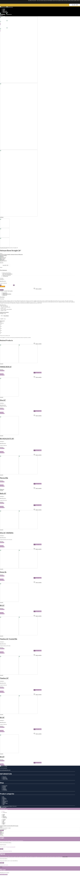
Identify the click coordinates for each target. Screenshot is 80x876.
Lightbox (1, 217)
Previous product (3, 255)
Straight (6, 247)
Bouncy (3, 797)
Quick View (2, 375)
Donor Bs (3, 572)
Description (4, 292)
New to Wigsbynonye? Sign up (6, 851)
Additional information (6, 293)
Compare (2, 374)
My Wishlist (4, 789)
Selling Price (4, 275)
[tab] (38, 292)
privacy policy (65, 856)
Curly (3, 799)
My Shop (4, 786)
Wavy (3, 804)
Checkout (4, 788)
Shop (3, 247)
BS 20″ (2, 757)
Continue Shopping (4, 874)
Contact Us (4, 777)
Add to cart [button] (2, 370)
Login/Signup (2, 809)
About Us (4, 776)
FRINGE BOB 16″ (6, 367)
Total (3, 276)
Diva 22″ (3, 400)
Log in (1, 848)
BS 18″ (2, 717)
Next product (2, 258)
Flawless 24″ (4, 678)
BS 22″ (2, 605)
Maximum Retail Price (6, 273)
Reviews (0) (4, 294)
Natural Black (6, 315)
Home (1, 247)
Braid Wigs (4, 798)
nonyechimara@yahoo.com (5, 770)
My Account (4, 785)
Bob (3, 796)
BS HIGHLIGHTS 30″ (7, 438)
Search (2, 830)
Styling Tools (5, 803)
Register (2, 862)
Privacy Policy (5, 778)
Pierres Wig (4, 478)
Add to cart (2, 286)
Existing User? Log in (4, 864)
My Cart (4, 787)
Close (6, 809)
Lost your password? (11, 846)
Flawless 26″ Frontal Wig (8, 639)
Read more (2, 409)
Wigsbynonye (5, 806)
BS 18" (1, 257)
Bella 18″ (3, 493)
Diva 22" (1, 260)
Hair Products (5, 800)
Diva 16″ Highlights (6, 533)
